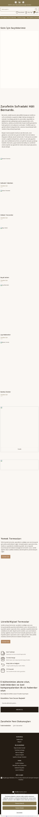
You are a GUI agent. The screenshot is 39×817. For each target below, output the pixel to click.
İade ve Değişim (19, 752)
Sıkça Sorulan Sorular (19, 748)
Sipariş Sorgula (19, 754)
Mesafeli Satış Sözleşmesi (19, 765)
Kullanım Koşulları (19, 767)
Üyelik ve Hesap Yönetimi (19, 757)
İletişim (19, 741)
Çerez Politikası (19, 770)
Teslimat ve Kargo (19, 750)
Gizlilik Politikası (19, 763)
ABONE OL (19, 709)
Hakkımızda (19, 739)
